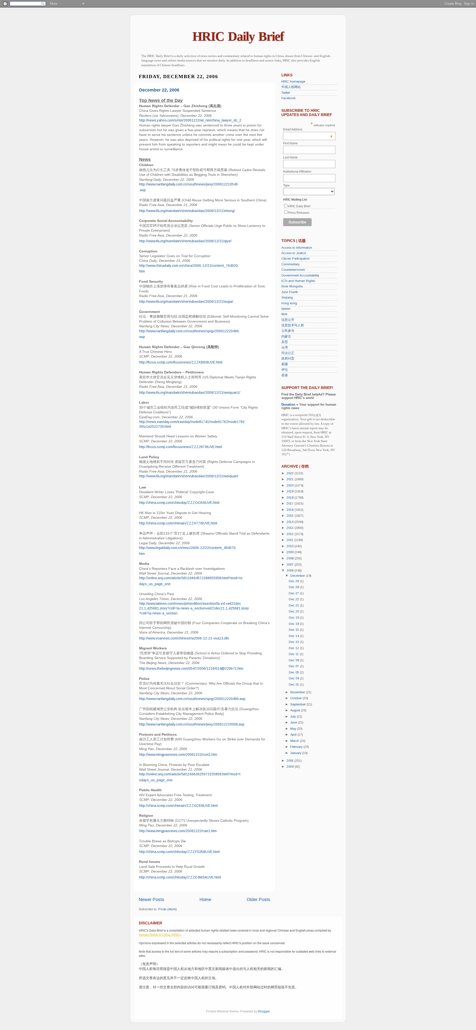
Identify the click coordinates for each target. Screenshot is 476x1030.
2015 (291, 515)
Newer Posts (151, 899)
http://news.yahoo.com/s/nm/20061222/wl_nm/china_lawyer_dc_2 (190, 120)
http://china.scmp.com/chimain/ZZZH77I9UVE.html (178, 523)
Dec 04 (294, 678)
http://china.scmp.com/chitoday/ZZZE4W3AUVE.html (180, 877)
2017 (291, 503)
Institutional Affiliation (297, 171)
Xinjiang (287, 297)
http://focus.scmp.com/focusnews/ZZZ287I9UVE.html (180, 447)
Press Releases (298, 212)
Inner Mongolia (292, 286)
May (293, 728)
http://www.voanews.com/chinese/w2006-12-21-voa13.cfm (184, 638)
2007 (291, 564)
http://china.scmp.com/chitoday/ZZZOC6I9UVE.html (179, 503)
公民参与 (287, 331)
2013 (291, 528)
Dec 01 (294, 684)
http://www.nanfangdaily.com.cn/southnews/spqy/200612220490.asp (192, 699)
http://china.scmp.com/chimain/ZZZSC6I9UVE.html (178, 806)
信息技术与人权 (292, 325)
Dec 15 (294, 630)
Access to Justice (293, 253)
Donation (288, 404)
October (296, 698)
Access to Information (296, 247)
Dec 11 (294, 654)
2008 (291, 558)
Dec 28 (294, 587)
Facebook (288, 98)
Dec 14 (294, 636)
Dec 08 (294, 660)
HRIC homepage (293, 81)
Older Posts (258, 899)
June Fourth (289, 292)
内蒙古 (286, 336)
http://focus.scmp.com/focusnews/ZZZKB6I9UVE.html (180, 362)
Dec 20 (294, 611)
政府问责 (287, 358)
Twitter (285, 92)
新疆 (284, 364)
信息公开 (287, 320)
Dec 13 (294, 642)
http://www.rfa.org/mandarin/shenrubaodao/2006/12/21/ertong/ (187, 211)
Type (286, 185)
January (296, 753)
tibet (284, 314)
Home (205, 899)
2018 (291, 497)
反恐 (284, 342)
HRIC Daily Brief (238, 36)
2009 (291, 552)
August (295, 710)
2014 (291, 522)
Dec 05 (294, 672)
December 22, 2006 (159, 90)
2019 (291, 491)
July (293, 716)
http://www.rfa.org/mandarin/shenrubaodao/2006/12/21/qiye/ (185, 241)
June (294, 722)
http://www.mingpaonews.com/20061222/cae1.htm (178, 831)
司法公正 (287, 353)
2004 (291, 766)
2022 (291, 473)
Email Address (308, 129)
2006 (291, 570)
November (298, 692)
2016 (291, 510)
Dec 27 (294, 593)
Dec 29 (294, 581)
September (298, 704)
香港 (284, 375)
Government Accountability (300, 275)
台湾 (284, 347)
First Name (290, 143)
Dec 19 (294, 617)
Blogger (263, 1011)
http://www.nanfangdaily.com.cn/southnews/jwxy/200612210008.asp (191, 724)
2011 (290, 540)
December (298, 575)
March (295, 741)
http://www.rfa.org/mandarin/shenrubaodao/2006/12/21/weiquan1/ (189, 392)
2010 (291, 546)
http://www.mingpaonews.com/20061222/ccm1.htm (178, 755)
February (296, 747)
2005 (291, 760)
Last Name (290, 157)
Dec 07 (294, 666)
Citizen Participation (295, 258)
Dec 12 (294, 648)
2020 (291, 485)
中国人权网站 (291, 87)
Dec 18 (294, 624)
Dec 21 (294, 605)
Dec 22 (294, 599)
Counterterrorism (293, 270)
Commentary (290, 264)
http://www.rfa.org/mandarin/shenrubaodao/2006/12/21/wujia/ (186, 301)
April (294, 734)
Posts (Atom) (167, 909)
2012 (291, 534)
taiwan (285, 308)
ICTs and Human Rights (298, 281)
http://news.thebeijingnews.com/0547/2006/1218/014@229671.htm (191, 668)
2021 (291, 479)
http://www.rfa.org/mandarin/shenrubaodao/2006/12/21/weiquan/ (188, 476)
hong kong (289, 303)
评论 (284, 369)
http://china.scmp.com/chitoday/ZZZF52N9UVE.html (179, 852)
